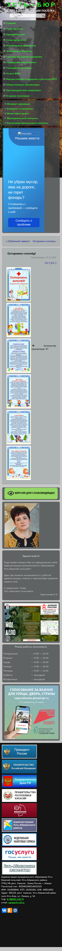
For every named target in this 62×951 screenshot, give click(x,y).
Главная (11, 23)
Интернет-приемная (18, 104)
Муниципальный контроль (22, 118)
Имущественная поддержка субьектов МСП (31, 79)
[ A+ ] (48, 263)
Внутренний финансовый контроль (27, 123)
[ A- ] (53, 263)
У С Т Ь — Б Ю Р (31, 4)
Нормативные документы (21, 45)
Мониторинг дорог (18, 113)
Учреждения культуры (19, 68)
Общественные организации (23, 84)
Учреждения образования (21, 62)
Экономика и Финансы (19, 51)
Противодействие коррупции (23, 90)
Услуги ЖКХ (13, 73)
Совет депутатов (16, 40)
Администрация (15, 34)
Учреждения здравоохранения (24, 56)
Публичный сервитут (19, 241)
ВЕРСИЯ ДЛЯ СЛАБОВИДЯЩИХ (34, 493)
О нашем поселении (17, 96)
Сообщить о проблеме (24, 222)
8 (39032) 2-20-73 (15, 899)
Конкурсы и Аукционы (20, 108)
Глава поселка (14, 28)
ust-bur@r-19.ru (16, 902)
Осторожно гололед (43, 241)
